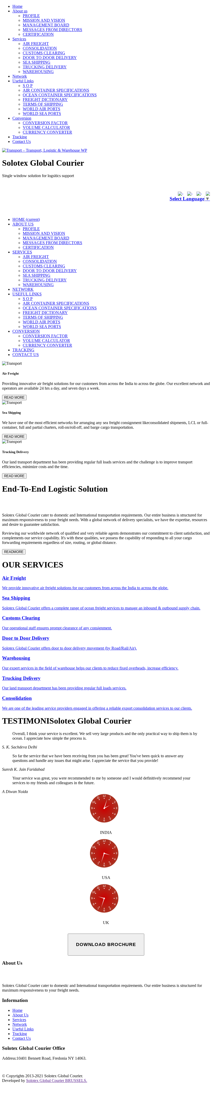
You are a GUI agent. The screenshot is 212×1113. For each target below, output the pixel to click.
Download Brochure (106, 944)
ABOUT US (23, 224)
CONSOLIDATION (40, 48)
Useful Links (23, 81)
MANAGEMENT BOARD (46, 25)
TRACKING (23, 350)
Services (19, 39)
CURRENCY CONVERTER (47, 132)
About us (19, 11)
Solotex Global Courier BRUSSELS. (56, 1080)
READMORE (14, 552)
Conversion (21, 118)
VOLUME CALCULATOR (46, 127)
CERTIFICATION (38, 34)
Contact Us (21, 141)
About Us (20, 1015)
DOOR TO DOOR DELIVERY (50, 57)
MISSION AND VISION (44, 20)
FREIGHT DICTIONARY (45, 99)
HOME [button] (26, 219)
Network (19, 76)
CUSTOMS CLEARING (44, 53)
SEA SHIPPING (36, 62)
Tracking (19, 137)
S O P (28, 85)
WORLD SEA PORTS (42, 113)
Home (17, 6)
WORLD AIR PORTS (41, 109)
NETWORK (23, 289)
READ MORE (14, 397)
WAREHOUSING (38, 71)
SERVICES (22, 252)
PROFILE (31, 15)
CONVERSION (26, 331)
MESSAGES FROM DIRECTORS (52, 29)
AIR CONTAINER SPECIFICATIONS (56, 90)
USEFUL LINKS (27, 294)
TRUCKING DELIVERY (45, 67)
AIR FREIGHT (36, 43)
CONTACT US (25, 354)
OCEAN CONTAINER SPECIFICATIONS (60, 95)
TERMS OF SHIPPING (43, 104)
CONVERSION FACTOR (45, 123)
